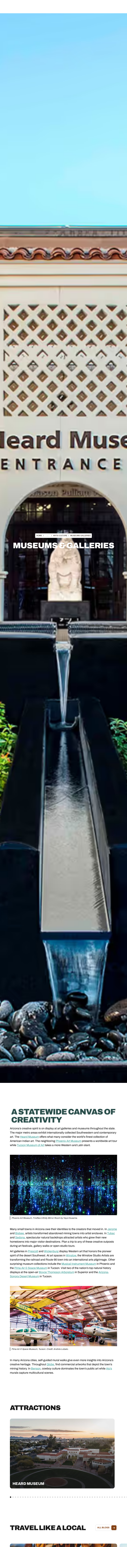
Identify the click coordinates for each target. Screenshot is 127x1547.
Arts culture (60, 535)
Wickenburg (51, 1251)
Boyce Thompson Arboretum (56, 1272)
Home (39, 535)
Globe (50, 1364)
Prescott (33, 1251)
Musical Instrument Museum (78, 1263)
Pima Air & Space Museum (30, 1268)
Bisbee (19, 1233)
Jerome (112, 1229)
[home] (19, 5)
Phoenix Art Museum (68, 1141)
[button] (119, 5)
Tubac (111, 1233)
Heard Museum (29, 1136)
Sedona (20, 1237)
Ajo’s (109, 1368)
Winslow (71, 1255)
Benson (36, 1368)
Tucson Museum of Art (30, 1145)
